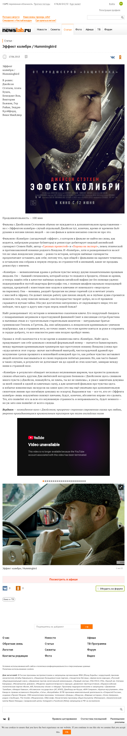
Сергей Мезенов (4, 57)
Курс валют (75, 4)
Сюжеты (50, 649)
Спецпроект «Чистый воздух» (17, 20)
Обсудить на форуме (111, 588)
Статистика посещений (93, 718)
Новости (50, 638)
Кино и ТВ (9, 599)
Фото (48, 656)
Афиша (91, 638)
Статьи (8, 40)
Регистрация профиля (109, 10)
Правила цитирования (64, 718)
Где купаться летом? (46, 20)
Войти (112, 4)
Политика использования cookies (18, 669)
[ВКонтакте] (4, 719)
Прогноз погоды (42, 4)
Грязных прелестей (55, 246)
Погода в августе (11, 17)
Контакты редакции (15, 656)
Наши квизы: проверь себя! (36, 17)
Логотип (7, 649)
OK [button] (66, 732)
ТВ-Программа (96, 644)
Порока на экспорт (85, 246)
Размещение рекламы (117, 720)
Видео (91, 656)
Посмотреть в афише (63, 579)
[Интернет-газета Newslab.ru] (16, 30)
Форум (91, 649)
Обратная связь (12, 644)
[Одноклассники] (8, 719)
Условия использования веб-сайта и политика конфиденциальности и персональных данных (46, 666)
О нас (5, 638)
